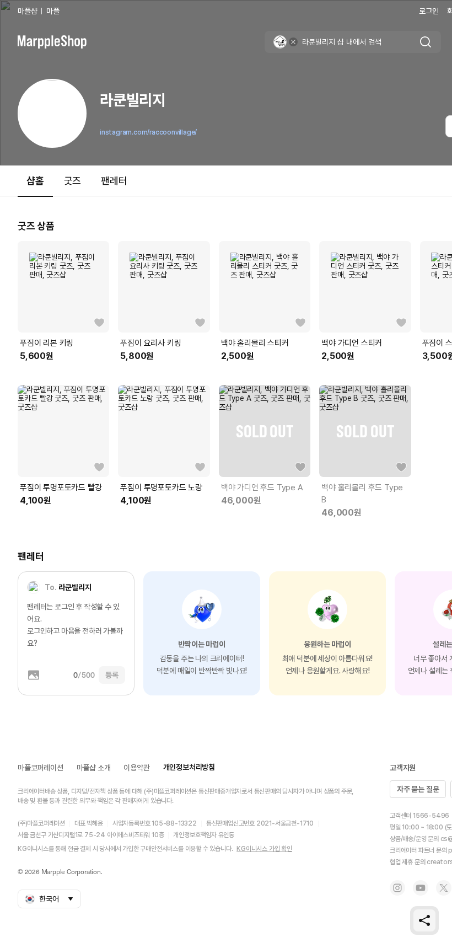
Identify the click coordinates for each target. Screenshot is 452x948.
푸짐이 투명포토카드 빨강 (60, 487)
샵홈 (35, 180)
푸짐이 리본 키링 (46, 343)
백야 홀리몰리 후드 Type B (362, 494)
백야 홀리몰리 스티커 (255, 343)
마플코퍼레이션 (40, 767)
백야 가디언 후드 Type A (262, 487)
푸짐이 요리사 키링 (150, 343)
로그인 (428, 11)
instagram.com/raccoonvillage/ (148, 132)
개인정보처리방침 (189, 767)
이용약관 (136, 767)
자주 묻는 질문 (418, 789)
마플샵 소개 (94, 767)
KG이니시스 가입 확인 (264, 849)
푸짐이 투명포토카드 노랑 (161, 487)
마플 (53, 11)
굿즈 (73, 180)
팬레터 (114, 180)
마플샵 (27, 11)
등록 (112, 675)
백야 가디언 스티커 (351, 343)
